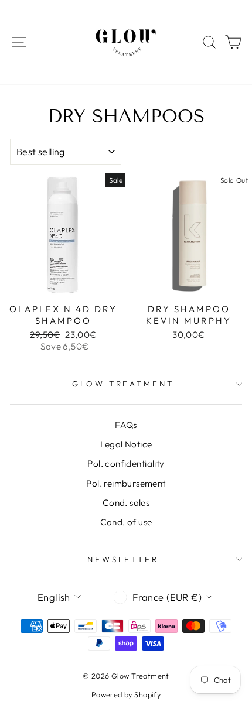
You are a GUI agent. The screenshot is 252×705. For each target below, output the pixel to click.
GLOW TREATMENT (123, 383)
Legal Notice (126, 444)
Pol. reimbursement (125, 483)
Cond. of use (126, 522)
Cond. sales (126, 502)
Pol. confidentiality (125, 463)
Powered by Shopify (126, 694)
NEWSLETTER (123, 559)
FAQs (126, 424)
